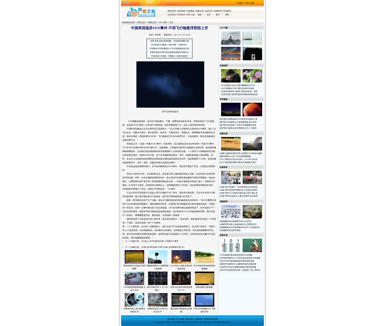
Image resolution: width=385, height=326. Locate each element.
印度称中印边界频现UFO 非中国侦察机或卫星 (169, 48)
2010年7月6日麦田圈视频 (240, 156)
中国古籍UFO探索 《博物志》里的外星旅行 (169, 56)
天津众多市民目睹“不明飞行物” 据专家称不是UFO (162, 247)
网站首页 (172, 11)
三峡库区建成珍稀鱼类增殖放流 (244, 94)
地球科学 (224, 264)
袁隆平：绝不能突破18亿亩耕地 (243, 187)
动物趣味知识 (226, 221)
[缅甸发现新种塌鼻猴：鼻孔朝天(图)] (230, 82)
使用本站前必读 (211, 319)
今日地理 (226, 85)
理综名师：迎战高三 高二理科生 (246, 270)
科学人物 (190, 15)
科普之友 (141, 22)
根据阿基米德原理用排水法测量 (238, 255)
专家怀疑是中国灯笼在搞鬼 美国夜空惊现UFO (169, 52)
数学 (218, 15)
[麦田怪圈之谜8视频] (204, 285)
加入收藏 (180, 319)
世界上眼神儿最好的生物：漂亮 (244, 91)
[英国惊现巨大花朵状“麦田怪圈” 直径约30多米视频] (134, 263)
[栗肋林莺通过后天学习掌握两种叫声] (252, 252)
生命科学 (209, 11)
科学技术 (181, 15)
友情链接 (199, 319)
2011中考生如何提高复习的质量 (246, 258)
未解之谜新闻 (226, 153)
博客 (227, 15)
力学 (222, 255)
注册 (252, 3)
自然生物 (226, 91)
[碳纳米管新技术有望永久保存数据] (230, 252)
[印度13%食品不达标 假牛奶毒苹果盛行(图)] (252, 184)
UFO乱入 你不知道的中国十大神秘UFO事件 (160, 241)
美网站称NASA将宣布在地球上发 (243, 119)
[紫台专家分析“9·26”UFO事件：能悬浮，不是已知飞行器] (157, 285)
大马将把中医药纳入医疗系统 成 (244, 193)
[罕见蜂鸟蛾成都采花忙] (252, 82)
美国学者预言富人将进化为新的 (243, 190)
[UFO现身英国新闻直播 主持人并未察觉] (134, 285)
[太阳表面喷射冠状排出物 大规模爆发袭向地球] (230, 116)
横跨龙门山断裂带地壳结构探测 (242, 264)
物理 (200, 15)
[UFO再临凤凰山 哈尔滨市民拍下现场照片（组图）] (230, 45)
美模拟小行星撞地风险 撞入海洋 (243, 122)
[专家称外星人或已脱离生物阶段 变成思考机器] (134, 306)
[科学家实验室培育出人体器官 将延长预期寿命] (230, 184)
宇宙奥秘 (190, 11)
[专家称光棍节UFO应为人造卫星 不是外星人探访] (157, 306)
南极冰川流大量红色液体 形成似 (240, 88)
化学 (209, 15)
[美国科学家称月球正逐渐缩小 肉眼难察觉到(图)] (252, 116)
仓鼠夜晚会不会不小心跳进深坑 (246, 227)
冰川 (224, 88)
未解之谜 (199, 11)
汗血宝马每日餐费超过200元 (242, 85)
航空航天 (224, 119)
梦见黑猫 (237, 230)
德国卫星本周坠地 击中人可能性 (243, 128)
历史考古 (172, 15)
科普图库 (227, 11)
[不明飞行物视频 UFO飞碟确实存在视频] (204, 306)
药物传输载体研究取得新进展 (241, 261)
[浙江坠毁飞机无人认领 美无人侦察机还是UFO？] (252, 150)
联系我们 (190, 319)
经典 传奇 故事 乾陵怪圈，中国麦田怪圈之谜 (169, 41)
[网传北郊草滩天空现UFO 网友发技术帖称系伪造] (252, 45)
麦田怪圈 (224, 156)
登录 (247, 3)
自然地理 (181, 11)
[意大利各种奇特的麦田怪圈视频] (204, 263)
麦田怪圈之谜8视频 (204, 287)
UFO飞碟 (162, 22)
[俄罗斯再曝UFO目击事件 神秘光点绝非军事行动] (230, 60)
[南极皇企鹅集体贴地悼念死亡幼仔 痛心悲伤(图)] (230, 218)
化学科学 (224, 261)
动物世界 (218, 11)
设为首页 (171, 319)
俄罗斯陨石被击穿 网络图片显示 (242, 162)
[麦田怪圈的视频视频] (230, 150)
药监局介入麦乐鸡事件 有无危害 (244, 196)
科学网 (158, 35)
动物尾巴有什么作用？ (243, 221)
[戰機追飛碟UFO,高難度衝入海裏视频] (157, 263)
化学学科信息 (226, 270)
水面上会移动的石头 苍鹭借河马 (243, 224)
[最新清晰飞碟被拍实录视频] (181, 306)
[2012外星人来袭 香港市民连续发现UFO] (181, 263)
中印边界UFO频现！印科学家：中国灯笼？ (169, 45)
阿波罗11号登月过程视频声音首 (242, 125)
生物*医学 (224, 187)
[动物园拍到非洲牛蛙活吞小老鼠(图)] (252, 218)
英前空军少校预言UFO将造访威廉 (247, 153)
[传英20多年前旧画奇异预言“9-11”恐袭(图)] (181, 285)
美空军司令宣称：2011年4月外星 (243, 159)
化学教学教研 (226, 258)
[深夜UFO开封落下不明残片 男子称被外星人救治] (252, 60)
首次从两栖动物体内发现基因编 (242, 267)
